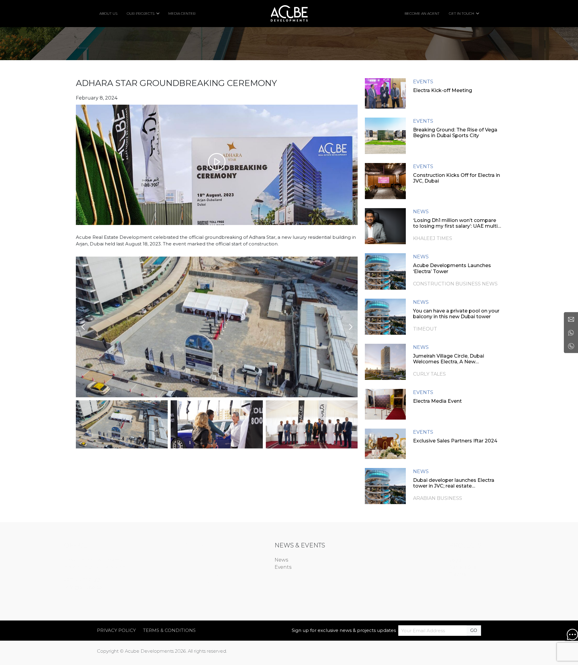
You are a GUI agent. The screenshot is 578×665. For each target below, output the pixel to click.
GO (473, 630)
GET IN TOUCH (461, 13)
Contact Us (361, 574)
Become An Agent (225, 581)
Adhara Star (434, 567)
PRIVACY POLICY (116, 630)
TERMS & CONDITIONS (169, 630)
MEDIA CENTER (182, 13)
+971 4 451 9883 (112, 580)
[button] (350, 327)
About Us (213, 560)
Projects (212, 567)
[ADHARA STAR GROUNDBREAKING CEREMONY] (216, 165)
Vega (425, 560)
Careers (356, 560)
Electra (428, 574)
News (281, 560)
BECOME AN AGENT (422, 13)
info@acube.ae (113, 587)
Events (283, 567)
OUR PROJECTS (140, 13)
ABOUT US (108, 13)
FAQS (353, 567)
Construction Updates (230, 574)
